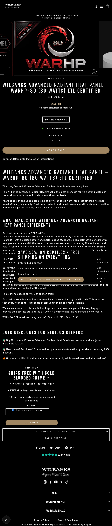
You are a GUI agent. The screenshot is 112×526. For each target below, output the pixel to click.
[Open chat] (6, 520)
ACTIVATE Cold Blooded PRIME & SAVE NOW (51, 279)
